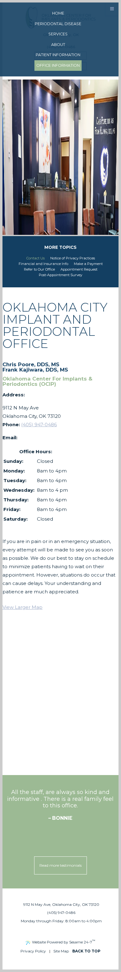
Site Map (61, 951)
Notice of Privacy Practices (72, 258)
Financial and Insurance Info (43, 264)
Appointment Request (78, 269)
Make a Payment (88, 264)
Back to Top (86, 951)
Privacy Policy (33, 951)
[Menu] (112, 9)
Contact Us (35, 258)
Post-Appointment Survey (60, 275)
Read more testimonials (60, 865)
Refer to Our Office (39, 269)
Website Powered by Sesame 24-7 (63, 941)
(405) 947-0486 (39, 424)
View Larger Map (22, 607)
